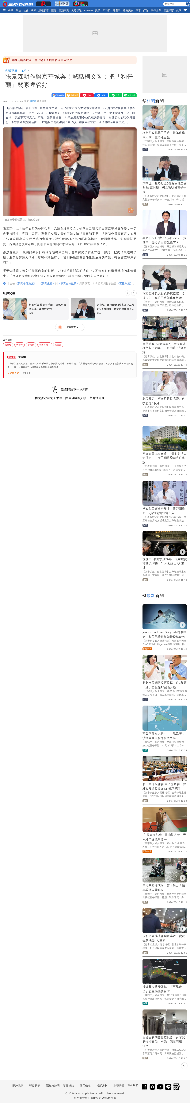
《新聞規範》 (47, 283)
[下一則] (134, 293)
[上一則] (127, 293)
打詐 (145, 10)
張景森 (58, 344)
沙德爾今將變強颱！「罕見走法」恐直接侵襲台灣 (43, 60)
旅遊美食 (128, 10)
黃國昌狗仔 (44, 344)
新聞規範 (68, 1085)
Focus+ (88, 10)
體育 (53, 10)
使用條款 (85, 1085)
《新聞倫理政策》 (26, 283)
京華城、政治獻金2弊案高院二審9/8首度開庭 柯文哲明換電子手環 (164, 187)
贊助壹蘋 (72, 95)
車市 (138, 10)
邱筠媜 (33, 101)
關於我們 (17, 1085)
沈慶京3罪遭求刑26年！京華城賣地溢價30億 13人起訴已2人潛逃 (164, 563)
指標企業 (156, 10)
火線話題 (76, 10)
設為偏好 (58, 95)
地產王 (117, 10)
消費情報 (118, 1085)
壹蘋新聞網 (11, 70)
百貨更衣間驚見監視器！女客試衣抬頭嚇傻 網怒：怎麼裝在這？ (163, 1041)
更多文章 (27, 373)
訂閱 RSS (14, 373)
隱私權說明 (52, 1085)
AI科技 (107, 10)
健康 (178, 10)
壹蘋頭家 (169, 10)
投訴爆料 (102, 1085)
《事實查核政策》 (68, 283)
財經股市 (43, 10)
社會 (26, 10)
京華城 (8, 344)
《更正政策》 (125, 283)
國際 (33, 10)
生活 (11, 10)
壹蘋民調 (64, 10)
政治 (18, 10)
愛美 (97, 10)
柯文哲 (19, 344)
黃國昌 (31, 344)
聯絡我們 (34, 1085)
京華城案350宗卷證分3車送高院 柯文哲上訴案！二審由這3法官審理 (165, 348)
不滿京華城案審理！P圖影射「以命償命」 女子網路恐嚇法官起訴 (164, 458)
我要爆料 (86, 95)
